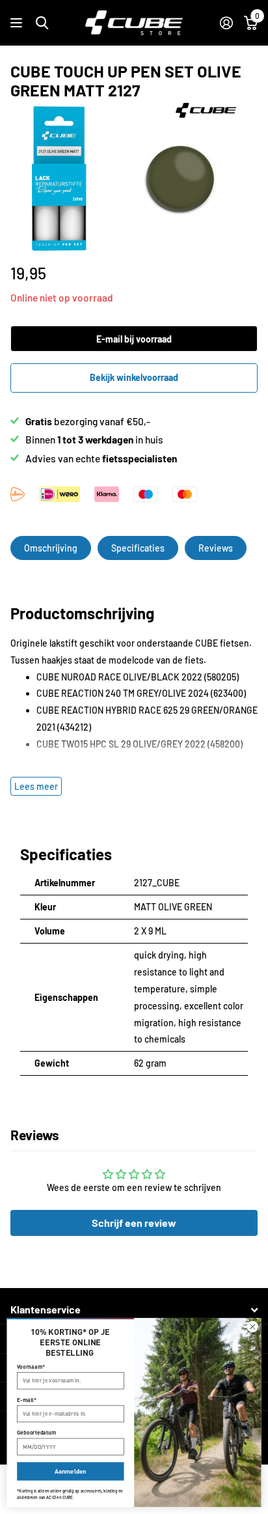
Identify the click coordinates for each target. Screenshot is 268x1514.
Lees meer (36, 786)
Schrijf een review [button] (134, 1222)
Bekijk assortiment (17, 23)
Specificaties (138, 548)
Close (134, 1310)
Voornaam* (31, 1366)
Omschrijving (50, 548)
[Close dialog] (252, 1326)
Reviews (215, 548)
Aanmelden (71, 1471)
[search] (42, 23)
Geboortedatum (36, 1433)
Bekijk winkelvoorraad (134, 377)
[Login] (226, 22)
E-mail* (26, 1399)
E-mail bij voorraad (134, 338)
